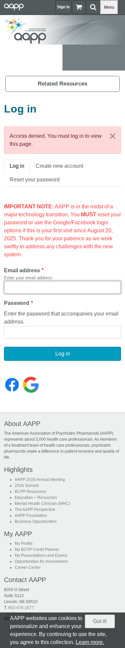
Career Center (28, 567)
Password (16, 303)
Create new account (59, 166)
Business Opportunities (36, 521)
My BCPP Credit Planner (37, 549)
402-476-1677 (21, 607)
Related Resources (62, 84)
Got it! (100, 621)
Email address (22, 270)
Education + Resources (36, 497)
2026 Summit (27, 485)
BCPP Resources (30, 491)
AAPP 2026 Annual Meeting (40, 479)
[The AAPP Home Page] (62, 29)
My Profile (24, 543)
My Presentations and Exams (41, 555)
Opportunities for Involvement (41, 561)
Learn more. (90, 642)
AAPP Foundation (31, 515)
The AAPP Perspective (35, 509)
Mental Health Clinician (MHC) (42, 503)
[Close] (113, 136)
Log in (17, 166)
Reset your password (35, 179)
